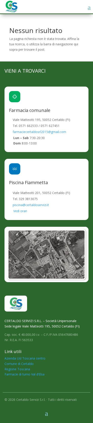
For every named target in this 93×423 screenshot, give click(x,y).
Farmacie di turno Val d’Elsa (24, 374)
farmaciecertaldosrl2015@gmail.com (39, 132)
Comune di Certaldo (19, 364)
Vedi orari (20, 211)
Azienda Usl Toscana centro (25, 358)
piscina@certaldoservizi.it (31, 205)
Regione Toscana (17, 369)
